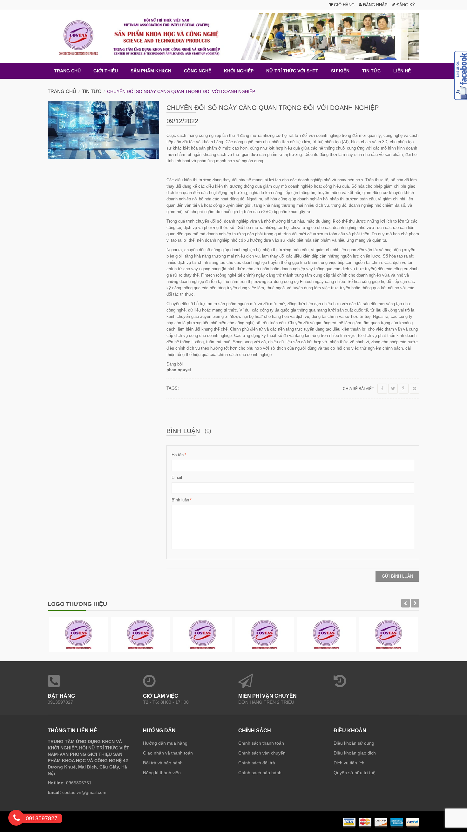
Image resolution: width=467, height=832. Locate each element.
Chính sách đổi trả (256, 762)
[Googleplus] (404, 389)
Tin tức (91, 91)
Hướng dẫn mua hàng (165, 743)
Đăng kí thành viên (162, 772)
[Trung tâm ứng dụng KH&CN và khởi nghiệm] (233, 36)
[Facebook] (382, 389)
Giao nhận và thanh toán (168, 752)
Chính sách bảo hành (259, 772)
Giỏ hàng (344, 5)
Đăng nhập (375, 5)
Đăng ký (405, 5)
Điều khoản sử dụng (354, 743)
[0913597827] (16, 819)
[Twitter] (393, 389)
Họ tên (178, 455)
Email (177, 477)
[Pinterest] (414, 389)
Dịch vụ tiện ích (349, 762)
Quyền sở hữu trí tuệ (355, 772)
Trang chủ (62, 91)
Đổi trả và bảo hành (163, 762)
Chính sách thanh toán (261, 743)
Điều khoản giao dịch (355, 752)
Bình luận (180, 500)
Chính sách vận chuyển (262, 752)
